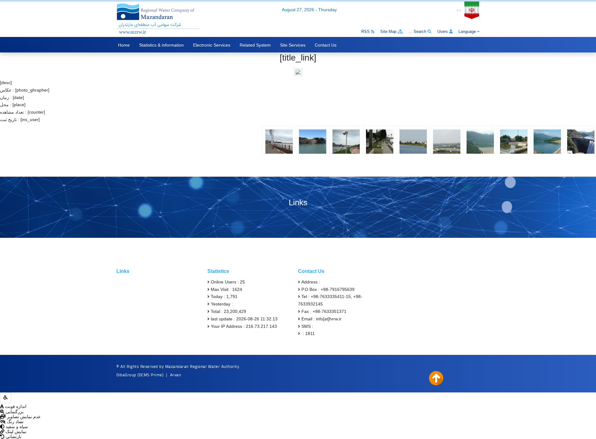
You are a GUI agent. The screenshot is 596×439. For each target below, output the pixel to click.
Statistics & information (161, 45)
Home (124, 45)
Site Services (292, 45)
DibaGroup (126, 375)
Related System (255, 45)
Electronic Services (211, 45)
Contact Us (325, 45)
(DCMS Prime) (150, 375)
